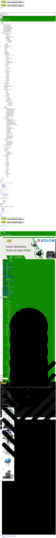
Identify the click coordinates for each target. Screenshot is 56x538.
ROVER (5, 278)
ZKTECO (5, 284)
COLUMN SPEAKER (5, 289)
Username (1, 188)
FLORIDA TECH (6, 264)
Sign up (6, 216)
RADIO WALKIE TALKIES (6, 274)
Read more (3, 537)
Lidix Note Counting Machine (7, 268)
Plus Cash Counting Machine (7, 269)
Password (1, 213)
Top (2, 433)
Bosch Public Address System (6, 287)
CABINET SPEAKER (5, 288)
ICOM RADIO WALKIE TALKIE (8, 275)
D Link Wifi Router (6, 271)
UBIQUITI (5, 272)
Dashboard (1, 19)
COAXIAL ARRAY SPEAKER (6, 294)
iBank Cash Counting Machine (8, 267)
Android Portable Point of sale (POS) (8, 282)
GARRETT (5, 285)
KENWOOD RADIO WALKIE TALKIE (9, 277)
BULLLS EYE (6, 286)
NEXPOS (5, 281)
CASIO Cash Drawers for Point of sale (9, 280)
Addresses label (4, 186)
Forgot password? (2, 216)
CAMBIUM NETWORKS (7, 273)
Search (3, 432)
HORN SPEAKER (4, 290)
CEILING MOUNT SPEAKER (6, 295)
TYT (4, 279)
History (3, 209)
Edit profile (11, 182)
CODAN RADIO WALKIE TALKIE (9, 276)
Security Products (4, 283)
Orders (3, 208)
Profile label (3, 184)
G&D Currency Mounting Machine (8, 265)
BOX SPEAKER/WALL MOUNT (6, 292)
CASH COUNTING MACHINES (6, 262)
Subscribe (2, 379)
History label (3, 185)
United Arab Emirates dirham (5, 198)
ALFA (4, 263)
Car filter (3, 431)
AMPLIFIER (3, 293)
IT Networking (4, 270)
